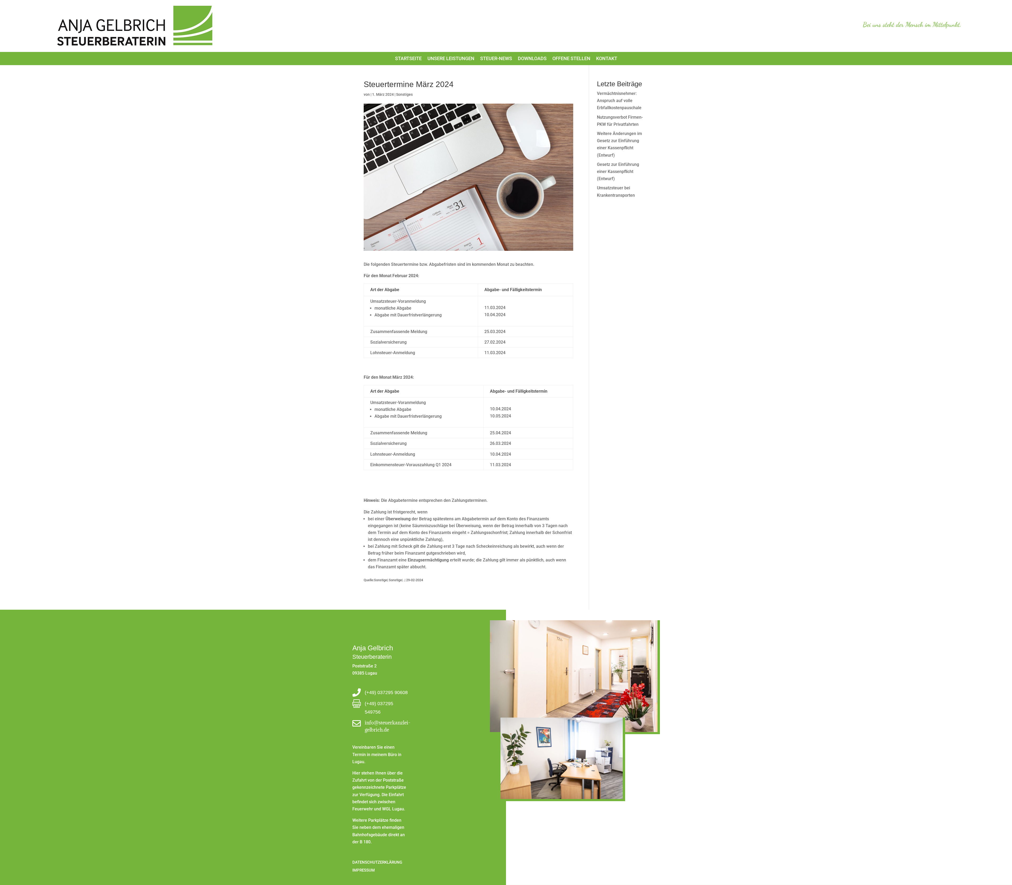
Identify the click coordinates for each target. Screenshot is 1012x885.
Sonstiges (404, 94)
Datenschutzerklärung (377, 862)
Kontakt (606, 59)
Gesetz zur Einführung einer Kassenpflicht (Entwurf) (618, 171)
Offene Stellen (571, 59)
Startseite (408, 59)
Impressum (363, 870)
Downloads (532, 59)
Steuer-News (496, 59)
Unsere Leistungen (450, 59)
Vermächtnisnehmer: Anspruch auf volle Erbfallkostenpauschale (619, 100)
